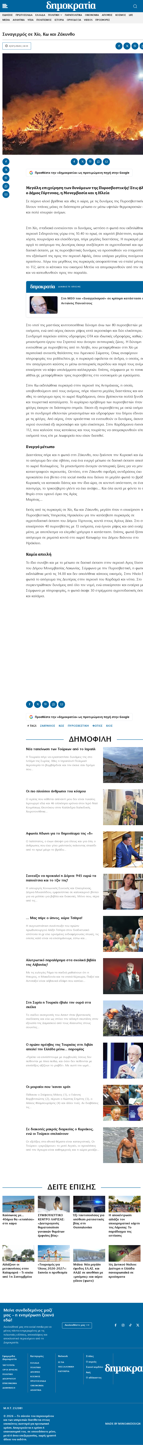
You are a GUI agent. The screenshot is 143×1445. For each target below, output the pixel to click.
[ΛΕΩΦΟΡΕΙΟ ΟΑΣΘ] (18, 1253)
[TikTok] (130, 1325)
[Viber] (134, 46)
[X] (126, 46)
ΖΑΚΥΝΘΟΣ (47, 726)
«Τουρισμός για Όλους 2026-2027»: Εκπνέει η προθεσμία (52, 1269)
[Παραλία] (18, 1204)
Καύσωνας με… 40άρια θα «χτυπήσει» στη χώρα (18, 1219)
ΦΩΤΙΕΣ (97, 726)
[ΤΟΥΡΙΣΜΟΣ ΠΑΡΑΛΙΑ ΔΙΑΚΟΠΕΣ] (54, 1253)
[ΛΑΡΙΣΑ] (125, 1204)
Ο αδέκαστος (93, 1378)
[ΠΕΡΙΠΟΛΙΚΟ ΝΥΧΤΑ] (89, 1204)
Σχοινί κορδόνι (94, 1367)
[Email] (5, 194)
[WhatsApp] (5, 186)
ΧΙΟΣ (109, 726)
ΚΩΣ (61, 726)
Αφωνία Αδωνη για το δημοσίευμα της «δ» (59, 833)
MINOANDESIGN (129, 1424)
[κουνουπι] (125, 1253)
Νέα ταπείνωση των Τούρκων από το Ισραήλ (60, 749)
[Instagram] (123, 1325)
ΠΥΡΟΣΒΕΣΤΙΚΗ (78, 726)
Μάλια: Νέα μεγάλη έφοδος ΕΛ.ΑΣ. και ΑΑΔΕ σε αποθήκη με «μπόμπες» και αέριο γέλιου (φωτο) (88, 1273)
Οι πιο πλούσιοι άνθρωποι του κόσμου (56, 791)
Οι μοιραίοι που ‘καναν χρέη (48, 1087)
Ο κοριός (91, 1362)
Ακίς (88, 1372)
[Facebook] (118, 46)
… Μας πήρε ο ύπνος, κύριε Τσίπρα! (54, 918)
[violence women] (54, 1204)
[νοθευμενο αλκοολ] (89, 1253)
